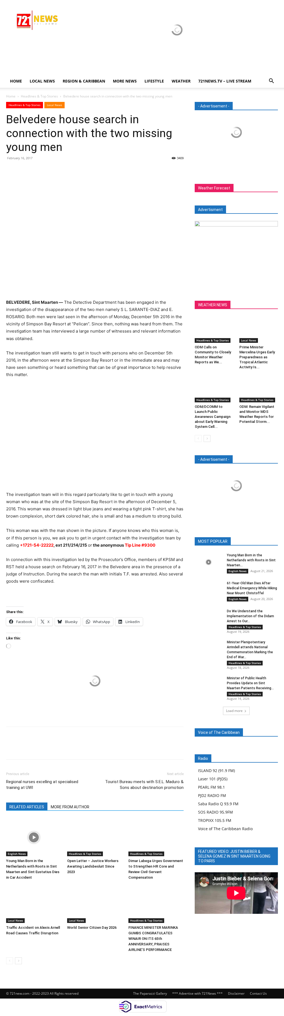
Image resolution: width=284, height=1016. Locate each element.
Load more (234, 710)
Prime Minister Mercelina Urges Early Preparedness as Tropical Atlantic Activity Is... (257, 357)
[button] (271, 81)
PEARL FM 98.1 (211, 787)
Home (16, 81)
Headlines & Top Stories (39, 96)
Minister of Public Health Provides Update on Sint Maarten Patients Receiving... (250, 683)
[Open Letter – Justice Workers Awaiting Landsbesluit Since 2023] (94, 837)
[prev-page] (9, 960)
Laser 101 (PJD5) (212, 778)
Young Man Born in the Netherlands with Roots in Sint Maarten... (251, 560)
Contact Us (258, 993)
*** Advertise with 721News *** (197, 993)
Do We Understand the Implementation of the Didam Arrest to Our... (250, 616)
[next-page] (18, 960)
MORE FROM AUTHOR (70, 807)
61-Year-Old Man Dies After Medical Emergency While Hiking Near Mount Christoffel (252, 588)
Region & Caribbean (84, 81)
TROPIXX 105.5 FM (214, 820)
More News (125, 81)
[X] (24, 170)
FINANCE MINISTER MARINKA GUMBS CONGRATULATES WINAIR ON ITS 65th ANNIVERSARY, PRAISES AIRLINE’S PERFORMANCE (153, 938)
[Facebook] (11, 170)
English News (17, 854)
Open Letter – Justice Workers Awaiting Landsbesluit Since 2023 (92, 866)
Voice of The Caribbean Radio (225, 828)
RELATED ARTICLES (26, 807)
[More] (63, 170)
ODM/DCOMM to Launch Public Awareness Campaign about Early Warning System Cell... (212, 417)
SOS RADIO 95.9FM (215, 812)
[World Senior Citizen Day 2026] (94, 904)
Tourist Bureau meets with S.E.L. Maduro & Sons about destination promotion (144, 784)
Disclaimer (236, 993)
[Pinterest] (37, 170)
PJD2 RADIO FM (212, 795)
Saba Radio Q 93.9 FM (218, 803)
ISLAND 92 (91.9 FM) (216, 770)
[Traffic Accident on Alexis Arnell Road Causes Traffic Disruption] (33, 904)
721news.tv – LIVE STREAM (224, 81)
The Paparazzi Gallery (150, 993)
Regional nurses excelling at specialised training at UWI (42, 784)
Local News (42, 81)
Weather (181, 81)
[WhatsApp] (49, 170)
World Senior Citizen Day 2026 (92, 927)
